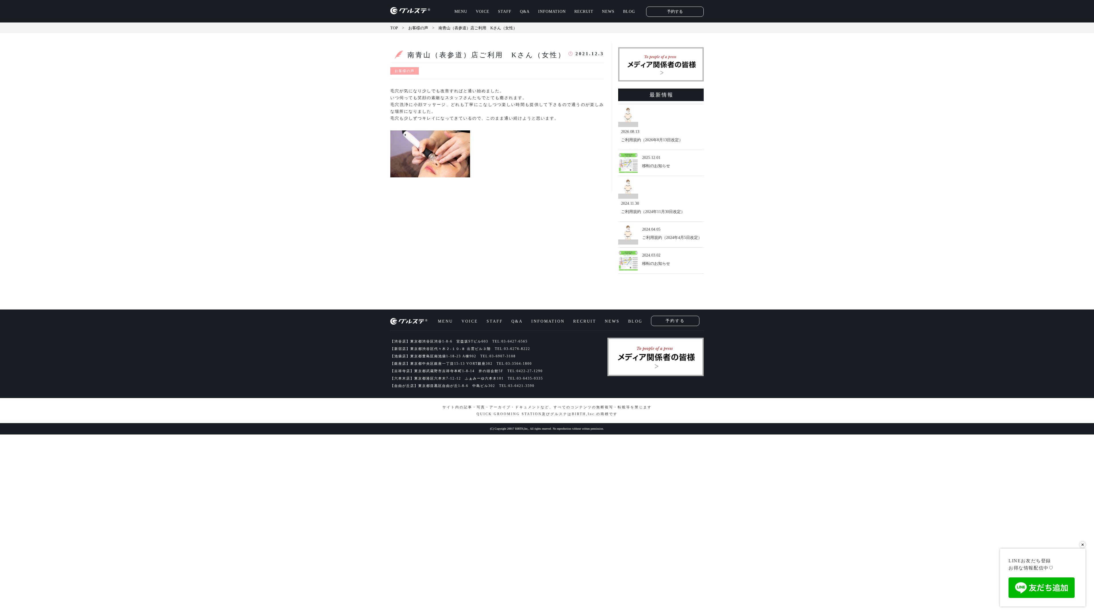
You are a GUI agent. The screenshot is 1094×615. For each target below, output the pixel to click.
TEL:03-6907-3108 (498, 356)
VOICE (482, 11)
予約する (675, 11)
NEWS (608, 11)
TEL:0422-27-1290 (525, 371)
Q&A (525, 11)
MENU (460, 11)
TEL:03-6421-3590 (516, 386)
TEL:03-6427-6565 (510, 341)
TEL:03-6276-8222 (512, 349)
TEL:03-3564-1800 (514, 364)
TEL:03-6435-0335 (525, 378)
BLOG (629, 11)
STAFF (504, 11)
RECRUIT (583, 11)
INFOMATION (552, 11)
